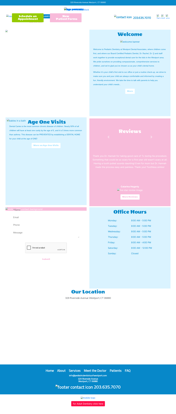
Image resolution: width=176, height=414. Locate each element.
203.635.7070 (142, 18)
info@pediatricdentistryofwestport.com (88, 375)
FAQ (127, 370)
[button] (108, 137)
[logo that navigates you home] (80, 10)
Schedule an (28, 18)
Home (50, 370)
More (130, 91)
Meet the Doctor (95, 370)
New (66, 18)
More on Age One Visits (46, 145)
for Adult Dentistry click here (88, 403)
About (61, 370)
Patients (116, 370)
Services (75, 370)
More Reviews (130, 197)
